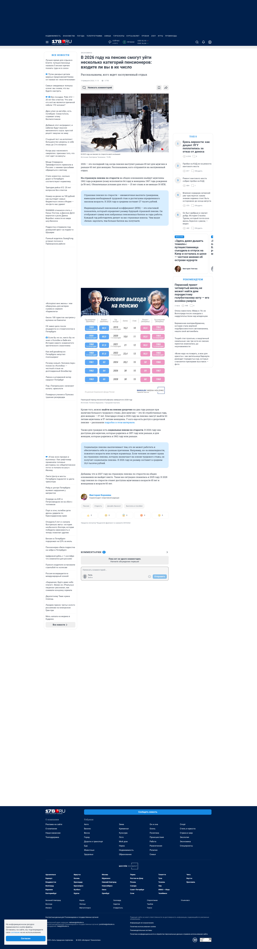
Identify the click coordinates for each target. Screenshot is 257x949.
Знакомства (69, 36)
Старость (98, 506)
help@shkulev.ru (63, 926)
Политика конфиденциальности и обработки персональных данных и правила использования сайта (169, 934)
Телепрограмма (94, 36)
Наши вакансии (53, 833)
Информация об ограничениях (142, 923)
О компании (51, 828)
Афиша (107, 36)
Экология (184, 837)
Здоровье (88, 854)
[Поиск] (197, 42)
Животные (89, 850)
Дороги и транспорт (93, 841)
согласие (15, 932)
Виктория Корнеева (100, 495)
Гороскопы (118, 36)
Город (87, 837)
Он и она (154, 824)
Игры (160, 36)
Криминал (124, 828)
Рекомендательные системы (141, 930)
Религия (153, 850)
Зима (121, 824)
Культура (123, 833)
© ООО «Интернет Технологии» (88, 940)
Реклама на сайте (54, 824)
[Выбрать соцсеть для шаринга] (166, 87)
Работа (153, 841)
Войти (90, 577)
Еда (86, 846)
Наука (122, 846)
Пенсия (86, 506)
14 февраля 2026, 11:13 (90, 81)
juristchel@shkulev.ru (106, 924)
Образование (125, 854)
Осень (152, 828)
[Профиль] (210, 42)
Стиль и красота (187, 828)
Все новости (60, 55)
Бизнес (87, 828)
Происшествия (157, 837)
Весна (87, 833)
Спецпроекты (186, 846)
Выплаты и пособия (134, 506)
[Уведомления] (203, 42)
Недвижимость (53, 36)
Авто (86, 824)
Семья (153, 854)
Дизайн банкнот (114, 506)
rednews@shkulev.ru (76, 922)
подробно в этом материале (120, 422)
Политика (154, 833)
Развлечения (156, 846)
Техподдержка (52, 837)
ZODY (153, 36)
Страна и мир (186, 833)
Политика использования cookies (143, 927)
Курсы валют (132, 36)
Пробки (145, 36)
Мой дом (123, 841)
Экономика (185, 841)
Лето (121, 837)
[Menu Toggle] (47, 42)
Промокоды (171, 36)
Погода (80, 36)
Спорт (183, 824)
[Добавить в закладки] (159, 87)
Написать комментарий (100, 87)
